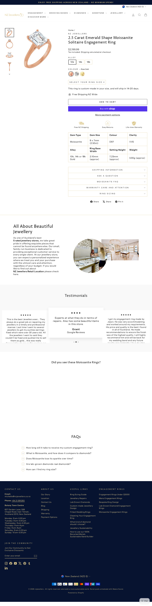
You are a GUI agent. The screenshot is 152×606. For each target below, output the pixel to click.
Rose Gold (71, 74)
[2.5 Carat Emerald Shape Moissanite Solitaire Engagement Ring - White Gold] (21, 420)
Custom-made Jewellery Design (81, 507)
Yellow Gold (82, 74)
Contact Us (46, 502)
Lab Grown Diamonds (80, 502)
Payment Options (49, 517)
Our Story (45, 494)
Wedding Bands (59, 13)
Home (71, 30)
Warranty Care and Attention (107, 188)
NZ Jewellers (77, 34)
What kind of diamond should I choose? (80, 523)
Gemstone (98, 13)
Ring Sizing (108, 194)
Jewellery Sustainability (81, 528)
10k (72, 62)
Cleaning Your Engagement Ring (83, 517)
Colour (78, 69)
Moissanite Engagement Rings (113, 512)
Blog (43, 506)
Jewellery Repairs (78, 498)
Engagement (36, 13)
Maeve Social (118, 589)
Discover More (37, 17)
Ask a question (107, 176)
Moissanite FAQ (107, 182)
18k (88, 62)
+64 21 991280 (18, 500)
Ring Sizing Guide (78, 494)
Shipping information (107, 170)
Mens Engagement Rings (110, 498)
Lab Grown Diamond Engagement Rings (115, 507)
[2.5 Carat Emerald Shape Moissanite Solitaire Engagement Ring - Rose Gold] (18, 420)
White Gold (76, 74)
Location (45, 498)
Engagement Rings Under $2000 (114, 494)
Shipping (85, 52)
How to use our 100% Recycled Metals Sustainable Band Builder (81, 534)
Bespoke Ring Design (109, 502)
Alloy (72, 57)
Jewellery (117, 13)
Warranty (45, 513)
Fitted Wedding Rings (80, 512)
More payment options (107, 115)
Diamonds (80, 13)
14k (80, 62)
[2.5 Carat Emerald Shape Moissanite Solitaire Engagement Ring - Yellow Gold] (25, 420)
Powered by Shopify (76, 593)
